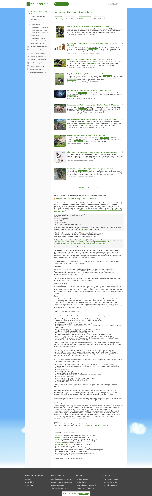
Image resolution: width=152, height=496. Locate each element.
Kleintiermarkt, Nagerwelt (37, 53)
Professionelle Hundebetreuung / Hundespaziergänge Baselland (90, 169)
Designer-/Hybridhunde (38, 16)
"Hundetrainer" (84, 18)
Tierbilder (104, 485)
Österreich (29, 485)
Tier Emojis (113, 485)
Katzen (85, 479)
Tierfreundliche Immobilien (38, 72)
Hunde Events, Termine (38, 38)
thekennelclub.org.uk (62, 444)
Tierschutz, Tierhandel (109, 482)
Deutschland (29, 482)
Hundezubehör (35, 24)
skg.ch (57, 439)
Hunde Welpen (80, 240)
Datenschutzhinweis (70, 494)
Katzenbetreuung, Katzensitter (61, 482)
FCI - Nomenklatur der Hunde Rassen (94, 425)
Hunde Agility (69, 242)
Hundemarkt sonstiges (38, 43)
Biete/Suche (98, 18)
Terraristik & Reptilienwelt (38, 63)
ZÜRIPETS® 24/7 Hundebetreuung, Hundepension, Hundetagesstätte (92, 152)
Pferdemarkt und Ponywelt (38, 50)
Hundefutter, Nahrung (37, 22)
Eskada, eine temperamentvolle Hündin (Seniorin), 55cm (87, 135)
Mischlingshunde (36, 19)
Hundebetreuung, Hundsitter (61, 479)
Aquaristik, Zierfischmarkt (38, 59)
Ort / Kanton (69, 18)
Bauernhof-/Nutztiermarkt (37, 66)
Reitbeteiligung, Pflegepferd (86, 485)
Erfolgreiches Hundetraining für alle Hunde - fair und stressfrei (89, 90)
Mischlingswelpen (93, 240)
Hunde (57, 18)
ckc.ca (57, 446)
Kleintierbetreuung (57, 485)
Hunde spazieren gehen (103, 242)
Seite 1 (81, 188)
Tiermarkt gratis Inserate (110, 479)
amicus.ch (59, 436)
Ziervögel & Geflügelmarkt (38, 56)
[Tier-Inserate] (38, 4)
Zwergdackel (58, 242)
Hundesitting (79, 242)
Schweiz (28, 479)
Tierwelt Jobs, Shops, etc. (38, 69)
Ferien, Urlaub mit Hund (38, 41)
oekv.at (57, 437)
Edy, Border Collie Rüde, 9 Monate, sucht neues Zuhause (87, 74)
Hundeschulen (81, 482)
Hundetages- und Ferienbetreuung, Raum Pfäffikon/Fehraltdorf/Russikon (93, 105)
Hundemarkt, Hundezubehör (38, 11)
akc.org (58, 443)
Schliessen (83, 494)
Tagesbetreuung (76, 243)
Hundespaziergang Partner (39, 30)
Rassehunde (35, 14)
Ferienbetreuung (89, 243)
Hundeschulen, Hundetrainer (39, 33)
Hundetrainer (100, 243)
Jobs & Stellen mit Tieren (59, 488)
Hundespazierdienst (61, 243)
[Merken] (123, 27)
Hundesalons (35, 35)
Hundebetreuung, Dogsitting (39, 27)
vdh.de (57, 441)
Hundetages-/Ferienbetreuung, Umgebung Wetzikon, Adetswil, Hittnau (92, 119)
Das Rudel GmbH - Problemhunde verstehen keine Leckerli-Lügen (90, 27)
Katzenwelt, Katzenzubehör (38, 46)
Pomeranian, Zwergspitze (110, 240)
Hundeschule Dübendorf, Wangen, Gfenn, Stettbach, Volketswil (89, 59)
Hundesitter (90, 242)
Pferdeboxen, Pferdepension (86, 488)
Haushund (90, 424)
